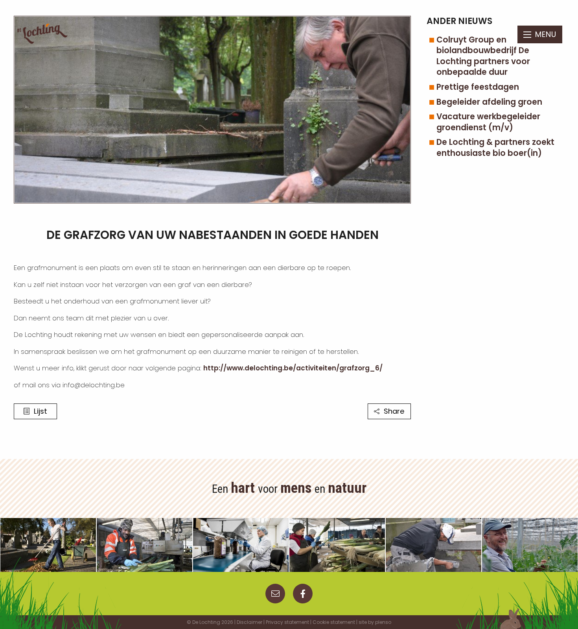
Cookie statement (334, 622)
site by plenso (375, 622)
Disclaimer (249, 622)
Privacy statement (287, 622)
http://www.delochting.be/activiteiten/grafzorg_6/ (293, 368)
